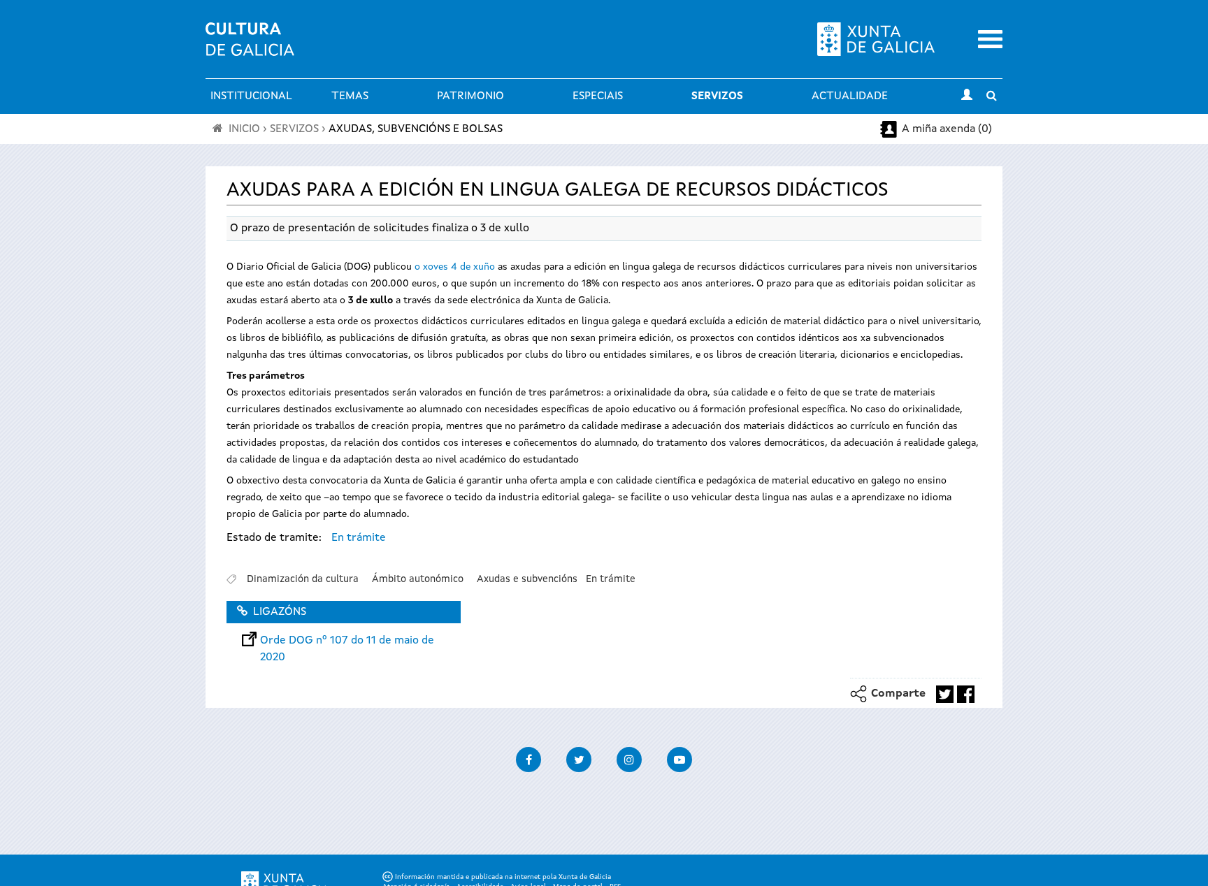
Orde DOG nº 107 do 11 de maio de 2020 (347, 640)
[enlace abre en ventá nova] (945, 694)
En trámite (358, 538)
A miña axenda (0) (947, 129)
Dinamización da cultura (303, 579)
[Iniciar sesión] (966, 96)
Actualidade (850, 96)
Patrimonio (470, 96)
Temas (349, 96)
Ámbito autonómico (417, 579)
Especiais (598, 96)
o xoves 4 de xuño (455, 267)
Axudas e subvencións (527, 579)
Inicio (244, 129)
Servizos (717, 96)
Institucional (251, 96)
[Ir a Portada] (250, 47)
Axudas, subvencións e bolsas (416, 129)
